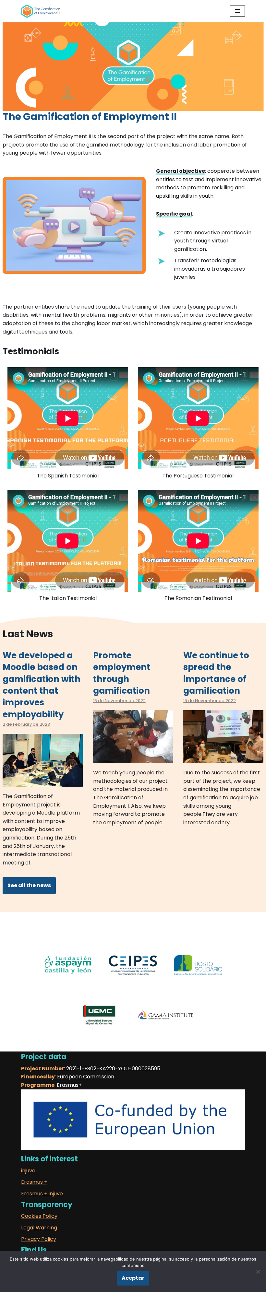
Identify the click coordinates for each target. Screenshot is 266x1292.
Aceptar (133, 1278)
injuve (28, 1170)
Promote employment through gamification (121, 673)
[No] (258, 1271)
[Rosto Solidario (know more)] (198, 974)
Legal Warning (39, 1227)
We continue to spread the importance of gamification (216, 673)
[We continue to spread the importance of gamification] (223, 759)
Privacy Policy (38, 1239)
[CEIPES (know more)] (133, 974)
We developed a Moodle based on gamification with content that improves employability (41, 685)
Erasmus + (34, 1182)
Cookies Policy (39, 1216)
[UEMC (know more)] (100, 1024)
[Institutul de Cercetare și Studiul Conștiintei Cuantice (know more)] (165, 1024)
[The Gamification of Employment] (40, 11)
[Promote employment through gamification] (133, 759)
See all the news (29, 885)
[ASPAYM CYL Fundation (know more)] (68, 974)
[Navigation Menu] (237, 11)
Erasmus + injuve (42, 1193)
